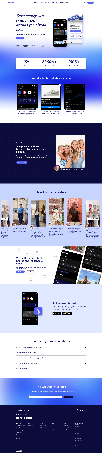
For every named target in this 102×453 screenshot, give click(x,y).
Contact (53, 429)
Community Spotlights (20, 430)
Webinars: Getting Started (44, 427)
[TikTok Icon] (17, 418)
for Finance (77, 433)
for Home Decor (78, 438)
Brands (29, 423)
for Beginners (77, 426)
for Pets (76, 445)
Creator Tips (18, 427)
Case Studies (30, 425)
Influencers (18, 423)
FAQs (65, 423)
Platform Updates (19, 434)
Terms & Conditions (67, 427)
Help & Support (66, 425)
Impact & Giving (54, 427)
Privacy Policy (66, 429)
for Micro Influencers (78, 443)
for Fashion (77, 431)
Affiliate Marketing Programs (79, 424)
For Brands (54, 2)
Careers (53, 425)
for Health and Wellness (79, 435)
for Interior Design (78, 440)
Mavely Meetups (43, 425)
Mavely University (19, 432)
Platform (36, 2)
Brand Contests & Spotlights (21, 425)
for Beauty (77, 428)
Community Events (63, 2)
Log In (85, 2)
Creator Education (45, 2)
